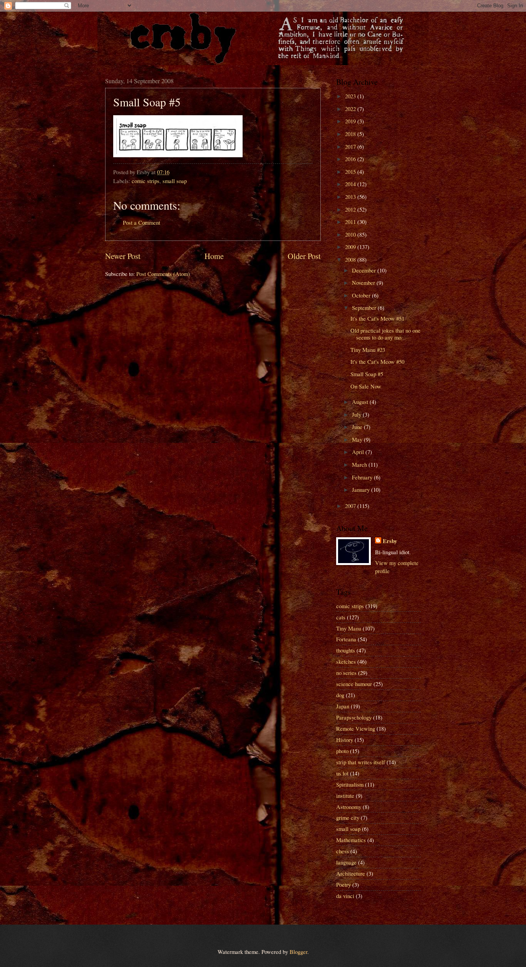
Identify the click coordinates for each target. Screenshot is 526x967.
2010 (351, 234)
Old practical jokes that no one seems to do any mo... (385, 333)
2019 (351, 121)
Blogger (298, 951)
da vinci (345, 896)
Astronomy (348, 807)
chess (342, 851)
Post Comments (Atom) (163, 273)
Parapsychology (354, 717)
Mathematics (351, 840)
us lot (342, 773)
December (364, 270)
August (361, 401)
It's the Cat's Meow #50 (377, 361)
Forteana (346, 639)
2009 (351, 247)
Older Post (304, 256)
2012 (351, 209)
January (361, 489)
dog (340, 695)
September (365, 307)
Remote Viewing (355, 728)
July (357, 414)
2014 (351, 184)
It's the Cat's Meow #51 (377, 318)
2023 (351, 96)
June (358, 427)
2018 (351, 134)
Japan (342, 706)
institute (345, 795)
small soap (174, 181)
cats (340, 617)
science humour (354, 684)
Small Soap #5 (366, 374)
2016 (351, 159)
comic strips (145, 181)
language (346, 862)
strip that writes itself (360, 762)
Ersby (390, 541)
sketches (346, 661)
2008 (351, 259)
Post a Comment (141, 222)
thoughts (345, 650)
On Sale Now (365, 386)
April (358, 452)
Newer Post (123, 256)
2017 (351, 146)
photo (342, 751)
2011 (351, 221)
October (362, 295)
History (344, 739)
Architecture (350, 873)
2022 (351, 109)
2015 (351, 171)
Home (214, 256)
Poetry (343, 884)
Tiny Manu (348, 628)
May (358, 439)
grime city (347, 817)
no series (346, 672)
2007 (351, 506)
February (363, 477)
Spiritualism (350, 784)
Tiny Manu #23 (367, 349)
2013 (351, 196)
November (364, 282)
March (360, 464)
